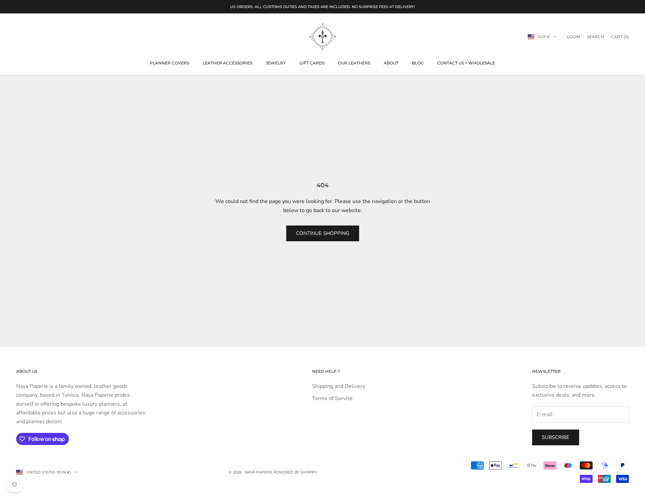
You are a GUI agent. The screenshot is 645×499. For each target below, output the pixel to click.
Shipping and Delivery (338, 386)
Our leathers (354, 62)
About (391, 62)
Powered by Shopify (295, 472)
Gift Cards (312, 62)
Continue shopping (322, 233)
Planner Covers (169, 62)
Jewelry (276, 62)
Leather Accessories (227, 62)
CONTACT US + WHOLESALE (466, 62)
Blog (418, 62)
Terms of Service (332, 398)
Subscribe (555, 437)
